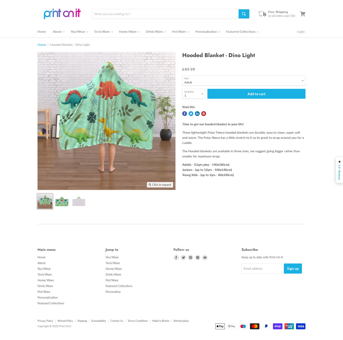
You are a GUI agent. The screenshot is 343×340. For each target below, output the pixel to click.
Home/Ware (128, 31)
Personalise (113, 291)
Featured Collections (241, 31)
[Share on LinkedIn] (197, 113)
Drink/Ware (155, 31)
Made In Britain (160, 320)
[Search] (244, 13)
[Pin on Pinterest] (203, 113)
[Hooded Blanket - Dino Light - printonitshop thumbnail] (45, 201)
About (57, 31)
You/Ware (112, 257)
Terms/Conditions (138, 320)
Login (300, 31)
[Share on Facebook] (184, 113)
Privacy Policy (45, 320)
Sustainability (98, 320)
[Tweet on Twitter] (191, 113)
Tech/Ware (102, 31)
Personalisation (206, 31)
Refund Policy (65, 320)
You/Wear (78, 31)
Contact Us (117, 320)
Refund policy (181, 320)
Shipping (82, 320)
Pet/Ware (179, 31)
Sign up (293, 268)
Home (42, 31)
